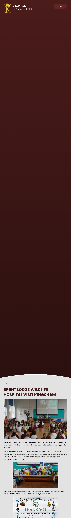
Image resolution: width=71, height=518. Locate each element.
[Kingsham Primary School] (7, 8)
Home (6, 384)
